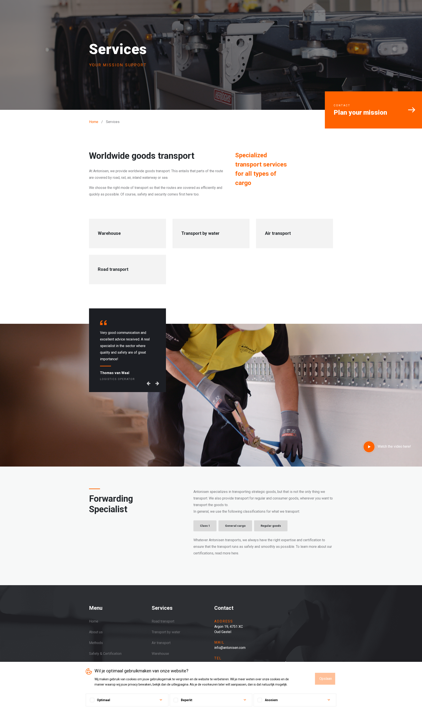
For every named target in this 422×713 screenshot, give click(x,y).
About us (96, 632)
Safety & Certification (105, 653)
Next (157, 363)
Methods (96, 643)
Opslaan (325, 679)
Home (93, 122)
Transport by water (166, 632)
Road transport (163, 621)
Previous (148, 363)
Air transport (161, 643)
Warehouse (160, 653)
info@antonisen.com (230, 648)
